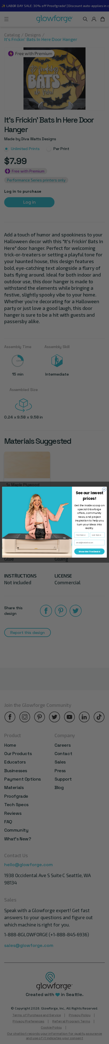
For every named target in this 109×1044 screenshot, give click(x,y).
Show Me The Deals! (89, 551)
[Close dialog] (104, 489)
